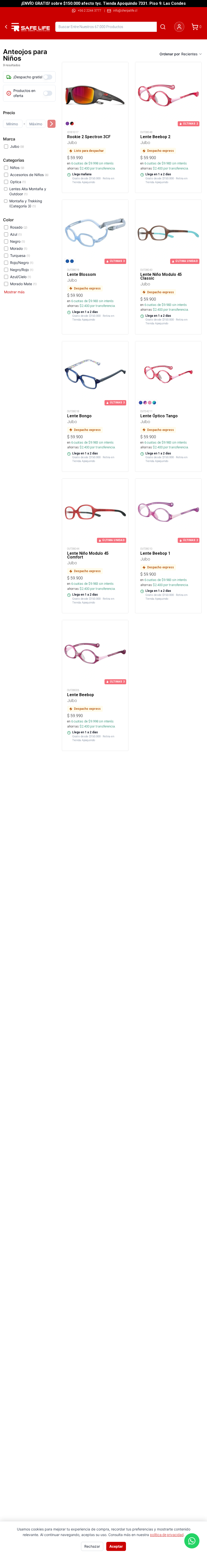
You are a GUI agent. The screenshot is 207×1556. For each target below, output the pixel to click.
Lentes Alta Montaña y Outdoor (27, 191)
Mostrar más (14, 292)
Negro (17, 241)
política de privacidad (167, 1535)
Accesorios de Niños (29, 175)
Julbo (17, 146)
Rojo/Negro (21, 262)
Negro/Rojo (21, 270)
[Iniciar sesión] (179, 27)
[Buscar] (163, 27)
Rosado (18, 227)
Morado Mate (23, 284)
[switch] (47, 77)
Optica (18, 182)
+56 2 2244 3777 (89, 10)
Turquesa (20, 255)
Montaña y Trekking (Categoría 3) (25, 203)
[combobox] (192, 54)
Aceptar (116, 1546)
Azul (16, 234)
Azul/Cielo (20, 277)
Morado (18, 248)
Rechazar (92, 1546)
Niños (17, 167)
